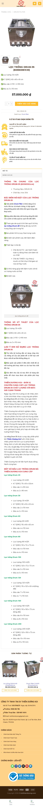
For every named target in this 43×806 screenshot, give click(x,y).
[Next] (38, 33)
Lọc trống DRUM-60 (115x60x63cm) (10, 684)
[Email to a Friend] (23, 766)
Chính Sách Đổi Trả (9, 749)
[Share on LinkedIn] (30, 766)
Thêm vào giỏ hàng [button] (10, 690)
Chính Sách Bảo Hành (10, 745)
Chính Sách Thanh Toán (10, 738)
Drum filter (19, 12)
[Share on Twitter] (19, 766)
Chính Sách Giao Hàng (10, 741)
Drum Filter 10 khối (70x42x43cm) (32, 684)
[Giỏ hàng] (34, 3)
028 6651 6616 (21, 712)
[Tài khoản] (39, 3)
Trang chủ (6, 12)
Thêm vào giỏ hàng (26, 104)
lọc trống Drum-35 (12, 226)
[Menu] (3, 3)
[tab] (21, 171)
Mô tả (5, 171)
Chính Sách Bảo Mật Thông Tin (12, 734)
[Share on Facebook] (16, 766)
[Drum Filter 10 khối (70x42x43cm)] (32, 669)
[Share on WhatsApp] (12, 766)
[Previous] (4, 33)
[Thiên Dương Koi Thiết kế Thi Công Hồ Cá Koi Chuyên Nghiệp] (21, 3)
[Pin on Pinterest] (27, 766)
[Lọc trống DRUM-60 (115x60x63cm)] (10, 669)
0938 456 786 (15, 709)
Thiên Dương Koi (14, 439)
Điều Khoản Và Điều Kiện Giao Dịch (13, 752)
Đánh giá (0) (7, 175)
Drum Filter (18, 204)
